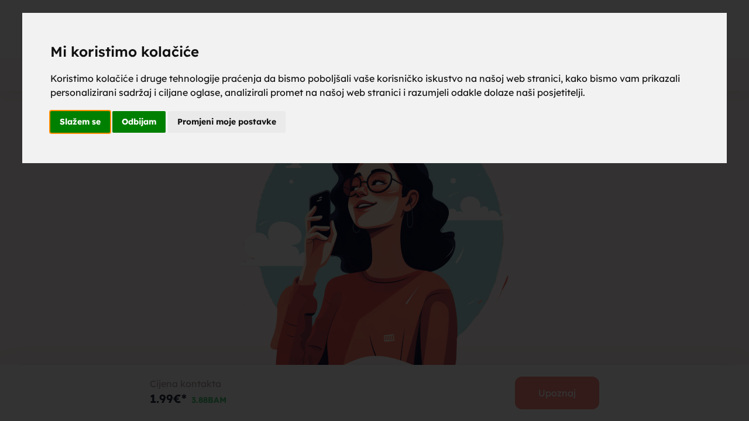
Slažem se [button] (80, 121)
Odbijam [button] (139, 121)
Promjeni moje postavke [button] (226, 121)
